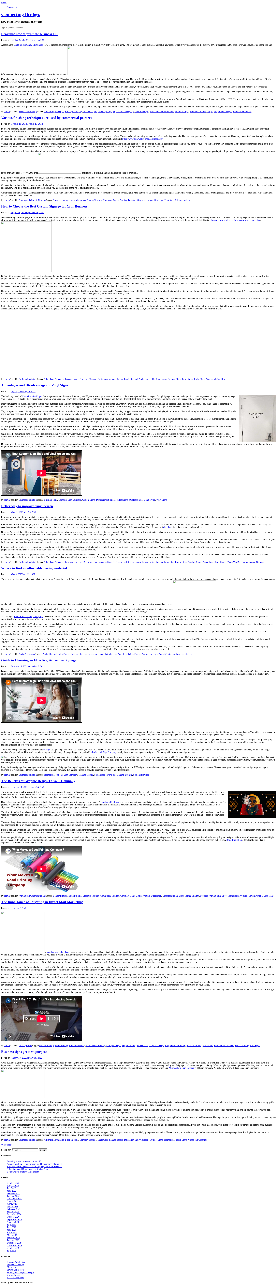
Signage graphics (124, 775)
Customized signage (125, 111)
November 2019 (14, 1245)
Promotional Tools (198, 111)
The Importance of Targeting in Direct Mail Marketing (42, 902)
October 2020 (13, 1217)
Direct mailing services (138, 200)
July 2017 (11, 1250)
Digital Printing (120, 200)
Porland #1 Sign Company (104, 752)
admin (7, 111)
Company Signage (106, 111)
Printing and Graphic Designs (32, 200)
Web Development (15, 1277)
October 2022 (13, 1183)
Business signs (90, 111)
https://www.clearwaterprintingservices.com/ (142, 139)
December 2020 (14, 1214)
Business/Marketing (28, 111)
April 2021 (12, 1204)
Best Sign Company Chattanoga (28, 45)
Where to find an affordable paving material (34, 568)
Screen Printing (256, 896)
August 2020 (13, 1222)
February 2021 (13, 1209)
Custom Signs (88, 500)
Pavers (137, 654)
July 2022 (11, 1188)
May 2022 (11, 1191)
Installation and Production (162, 111)
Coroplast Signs (127, 896)
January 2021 (13, 1211)
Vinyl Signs (161, 500)
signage (46, 749)
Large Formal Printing (189, 896)
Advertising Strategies (54, 111)
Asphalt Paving (50, 654)
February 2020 (13, 1237)
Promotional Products (237, 896)
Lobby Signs (181, 562)
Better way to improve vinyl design (27, 506)
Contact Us (12, 7)
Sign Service (149, 500)
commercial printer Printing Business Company (90, 200)
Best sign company (73, 111)
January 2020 (13, 1240)
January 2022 (13, 1196)
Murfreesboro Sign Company (182, 1068)
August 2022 (13, 1185)
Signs (210, 111)
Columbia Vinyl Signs (32, 396)
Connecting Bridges (20, 14)
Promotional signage (53, 775)
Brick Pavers (63, 654)
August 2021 (13, 1201)
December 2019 (14, 1243)
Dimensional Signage (106, 500)
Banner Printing (60, 896)
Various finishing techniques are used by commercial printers (46, 118)
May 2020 (11, 1230)
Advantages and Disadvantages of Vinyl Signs (34, 385)
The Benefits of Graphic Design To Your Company (38, 781)
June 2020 (11, 1227)
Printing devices (182, 200)
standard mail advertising (58, 952)
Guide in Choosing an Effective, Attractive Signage (38, 660)
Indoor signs (122, 500)
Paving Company (149, 654)
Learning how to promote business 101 (29, 34)
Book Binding (75, 896)
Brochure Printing (91, 896)
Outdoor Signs (181, 111)
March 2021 (12, 1206)
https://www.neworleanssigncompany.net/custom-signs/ (235, 220)
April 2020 (12, 1232)
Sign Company (70, 775)
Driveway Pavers (78, 654)
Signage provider (141, 775)
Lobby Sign (155, 379)
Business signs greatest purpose (24, 1052)
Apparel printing (60, 200)
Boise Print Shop (234, 840)
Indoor (120, 379)
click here (167, 527)
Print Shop (169, 200)
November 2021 (14, 1198)
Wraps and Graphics (242, 111)
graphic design (156, 200)
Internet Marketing (15, 1264)
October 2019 (13, 1248)
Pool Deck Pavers (184, 654)
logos (164, 379)
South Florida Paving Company (28, 616)
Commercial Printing (109, 896)
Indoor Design (141, 111)
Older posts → (7, 1144)
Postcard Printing (208, 896)
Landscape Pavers (95, 654)
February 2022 (13, 1193)
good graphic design (110, 802)
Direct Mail (156, 896)
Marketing (11, 1267)
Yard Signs (269, 896)
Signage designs (85, 775)
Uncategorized (25, 1045)
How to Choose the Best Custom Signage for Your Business (44, 206)
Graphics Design (170, 896)
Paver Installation (125, 654)
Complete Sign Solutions (69, 500)
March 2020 (12, 1235)
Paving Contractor (166, 654)
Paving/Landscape (27, 654)
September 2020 (14, 1219)
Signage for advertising (104, 775)
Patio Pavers (110, 654)
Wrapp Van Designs (223, 111)
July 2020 (11, 1224)
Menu (3, 2)
